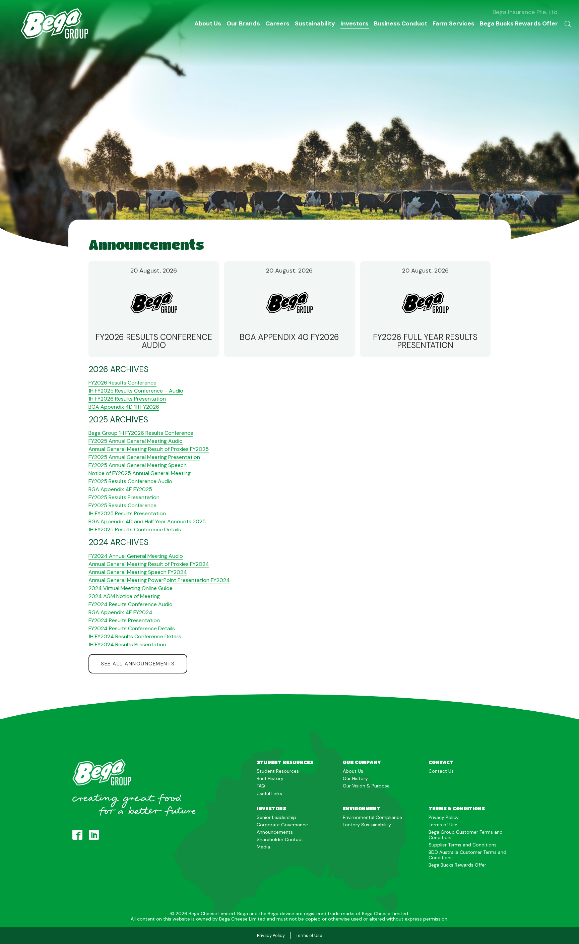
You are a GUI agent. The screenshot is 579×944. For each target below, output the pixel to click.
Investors (354, 23)
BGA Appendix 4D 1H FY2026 (123, 406)
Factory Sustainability (367, 825)
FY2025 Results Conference (122, 505)
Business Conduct (400, 23)
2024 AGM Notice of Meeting (124, 596)
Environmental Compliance (372, 817)
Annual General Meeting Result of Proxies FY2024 (148, 564)
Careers (277, 23)
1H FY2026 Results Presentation (127, 398)
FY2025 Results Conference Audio (130, 481)
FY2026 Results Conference (122, 382)
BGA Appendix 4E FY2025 (120, 489)
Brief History (270, 778)
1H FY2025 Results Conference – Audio (135, 390)
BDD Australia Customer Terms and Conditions (467, 855)
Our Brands (243, 23)
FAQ (261, 786)
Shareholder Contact (280, 839)
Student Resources (278, 771)
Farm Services (453, 23)
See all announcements (138, 663)
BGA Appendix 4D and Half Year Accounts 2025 (147, 521)
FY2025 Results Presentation (123, 497)
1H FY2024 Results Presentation (127, 644)
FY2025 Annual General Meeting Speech (137, 465)
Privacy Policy (444, 817)
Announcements (275, 832)
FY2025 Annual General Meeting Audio (135, 441)
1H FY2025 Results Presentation (127, 513)
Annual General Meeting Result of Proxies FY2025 (148, 449)
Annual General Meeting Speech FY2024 (137, 572)
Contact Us (441, 771)
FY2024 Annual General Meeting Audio (135, 555)
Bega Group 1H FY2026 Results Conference (140, 432)
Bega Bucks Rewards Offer (519, 23)
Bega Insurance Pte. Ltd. (526, 12)
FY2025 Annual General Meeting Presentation (144, 457)
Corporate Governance (282, 825)
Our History (355, 778)
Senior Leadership (276, 817)
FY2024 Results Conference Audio (130, 604)
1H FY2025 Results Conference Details (134, 529)
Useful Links (269, 793)
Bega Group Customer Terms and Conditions (466, 834)
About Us (207, 23)
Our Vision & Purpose (366, 786)
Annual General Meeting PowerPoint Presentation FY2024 (159, 580)
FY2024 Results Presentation (124, 620)
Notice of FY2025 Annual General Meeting (139, 473)
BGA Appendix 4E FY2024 (120, 612)
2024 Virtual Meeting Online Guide (130, 588)
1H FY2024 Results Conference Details (134, 636)
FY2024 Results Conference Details (131, 628)
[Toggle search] (568, 23)
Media (263, 847)
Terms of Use (443, 825)
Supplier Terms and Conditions (463, 845)
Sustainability (315, 23)
